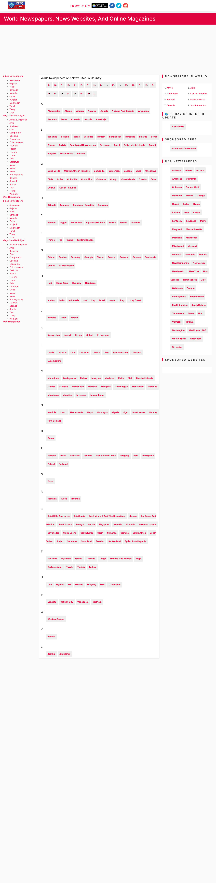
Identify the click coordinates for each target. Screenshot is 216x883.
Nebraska (190, 254)
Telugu (12, 109)
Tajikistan (66, 558)
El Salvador (76, 222)
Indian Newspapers (13, 76)
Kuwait (67, 335)
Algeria (80, 111)
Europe (171, 99)
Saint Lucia (79, 516)
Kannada (13, 90)
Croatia (142, 179)
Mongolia (106, 386)
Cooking (13, 136)
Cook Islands (128, 179)
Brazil (117, 145)
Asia (192, 87)
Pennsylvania (179, 296)
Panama (88, 455)
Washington (178, 330)
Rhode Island (197, 296)
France (51, 240)
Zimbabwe (65, 654)
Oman (51, 438)
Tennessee (178, 313)
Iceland (51, 300)
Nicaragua (102, 412)
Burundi (81, 153)
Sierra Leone (69, 533)
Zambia (51, 654)
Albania (68, 111)
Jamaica (52, 317)
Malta (121, 378)
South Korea (86, 533)
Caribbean (172, 93)
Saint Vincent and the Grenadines (107, 516)
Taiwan (78, 558)
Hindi (12, 86)
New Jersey (199, 263)
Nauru (63, 412)
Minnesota (191, 237)
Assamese (14, 80)
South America (198, 105)
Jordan (74, 317)
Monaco (63, 386)
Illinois (196, 204)
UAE (50, 584)
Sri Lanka (111, 533)
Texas (191, 313)
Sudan (60, 541)
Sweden (100, 541)
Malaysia (96, 378)
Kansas (196, 212)
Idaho (186, 204)
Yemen (51, 636)
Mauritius (67, 395)
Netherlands (76, 412)
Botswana (105, 145)
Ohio (203, 280)
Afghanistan (54, 111)
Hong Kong (62, 283)
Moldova (92, 386)
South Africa (139, 533)
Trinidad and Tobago (121, 558)
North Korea (138, 412)
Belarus (143, 136)
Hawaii (175, 204)
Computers (15, 132)
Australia (75, 119)
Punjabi (13, 99)
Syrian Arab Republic (135, 541)
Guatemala (150, 257)
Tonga (102, 558)
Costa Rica (86, 179)
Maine (203, 221)
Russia (64, 498)
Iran (85, 300)
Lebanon (84, 352)
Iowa (186, 212)
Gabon (51, 257)
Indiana (176, 212)
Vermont (176, 322)
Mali (130, 378)
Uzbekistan (114, 584)
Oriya (12, 96)
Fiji (60, 240)
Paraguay (124, 455)
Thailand (90, 558)
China (60, 179)
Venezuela (82, 602)
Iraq (93, 300)
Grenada (123, 257)
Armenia (52, 119)
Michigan (177, 237)
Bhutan (51, 145)
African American (18, 119)
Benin (154, 136)
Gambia (62, 257)
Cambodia (99, 171)
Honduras (90, 283)
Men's (12, 165)
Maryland (177, 229)
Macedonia (53, 378)
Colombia (72, 179)
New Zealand (54, 421)
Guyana (136, 257)
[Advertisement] (108, 49)
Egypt (63, 222)
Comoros (101, 179)
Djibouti (52, 205)
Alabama (176, 170)
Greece (111, 257)
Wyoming (177, 347)
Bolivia (62, 145)
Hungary (76, 283)
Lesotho (62, 352)
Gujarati (13, 83)
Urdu (11, 112)
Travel (12, 190)
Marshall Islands (144, 378)
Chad (138, 171)
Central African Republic (77, 171)
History (13, 152)
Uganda (60, 584)
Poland (51, 464)
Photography (16, 174)
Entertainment (16, 142)
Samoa (133, 516)
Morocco (152, 386)
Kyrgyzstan (103, 335)
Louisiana (191, 221)
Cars (11, 129)
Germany (75, 257)
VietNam (97, 602)
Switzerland (114, 541)
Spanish (13, 181)
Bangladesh (115, 136)
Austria (88, 119)
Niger (125, 412)
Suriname (72, 541)
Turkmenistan (55, 567)
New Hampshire (180, 263)
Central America (198, 93)
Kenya (78, 335)
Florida (189, 195)
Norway (153, 412)
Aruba (64, 119)
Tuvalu (69, 567)
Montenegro (121, 386)
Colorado (177, 187)
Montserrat (138, 386)
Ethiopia (135, 222)
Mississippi (178, 246)
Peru (135, 455)
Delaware (177, 195)
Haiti (50, 283)
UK (69, 584)
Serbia (91, 524)
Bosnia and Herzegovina (83, 145)
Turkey (92, 567)
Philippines (148, 455)
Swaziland (86, 541)
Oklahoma (177, 288)
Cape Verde (54, 171)
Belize (77, 136)
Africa (170, 87)
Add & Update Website (184, 148)
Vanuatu (52, 602)
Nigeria (115, 412)
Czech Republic (67, 187)
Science (13, 178)
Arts (11, 123)
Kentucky (177, 221)
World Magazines (11, 197)
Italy (122, 300)
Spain (100, 533)
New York (194, 271)
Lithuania (136, 352)
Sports (12, 184)
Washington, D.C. (198, 330)
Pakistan (52, 455)
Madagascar (69, 378)
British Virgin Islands (134, 145)
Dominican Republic (83, 205)
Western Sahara (56, 619)
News (12, 171)
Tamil (12, 106)
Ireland (112, 300)
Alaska (188, 170)
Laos (73, 352)
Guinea (51, 265)
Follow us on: (80, 6)
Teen (11, 187)
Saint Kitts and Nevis (59, 516)
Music (12, 168)
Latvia (51, 352)
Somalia (124, 533)
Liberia (96, 352)
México (51, 386)
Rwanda (75, 498)
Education (14, 139)
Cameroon (114, 171)
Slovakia (117, 524)
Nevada (203, 254)
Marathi (13, 93)
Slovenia (130, 524)
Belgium (65, 136)
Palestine (75, 455)
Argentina (143, 111)
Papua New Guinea (106, 455)
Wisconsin (195, 338)
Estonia (123, 222)
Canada (128, 171)
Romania (52, 498)
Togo (138, 558)
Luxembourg (54, 361)
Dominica (103, 205)
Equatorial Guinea (95, 222)
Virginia (189, 322)
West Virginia (179, 338)
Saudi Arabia (65, 524)
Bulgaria (52, 153)
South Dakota (199, 305)
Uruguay (91, 584)
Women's (14, 194)
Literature (14, 162)
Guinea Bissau (66, 265)
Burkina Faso (66, 153)
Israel (102, 300)
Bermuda (88, 136)
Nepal (90, 412)
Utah (200, 313)
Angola (104, 111)
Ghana (100, 257)
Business (13, 126)
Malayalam (14, 103)
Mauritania (53, 395)
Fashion (13, 145)
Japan (63, 317)
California (191, 179)
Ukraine (79, 584)
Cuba (153, 179)
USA (102, 584)
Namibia (52, 412)
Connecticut (192, 187)
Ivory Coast (135, 300)
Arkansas (177, 179)
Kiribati (89, 335)
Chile (50, 179)
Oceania (171, 105)
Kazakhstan (54, 335)
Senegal (80, 524)
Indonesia (74, 300)
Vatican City (66, 602)
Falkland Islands (85, 240)
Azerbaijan (101, 119)
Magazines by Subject (14, 115)
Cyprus (51, 187)
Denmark (64, 205)
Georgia (88, 257)
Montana (176, 254)
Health (12, 149)
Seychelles (53, 533)
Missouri (192, 246)
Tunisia (81, 567)
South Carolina (179, 305)
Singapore (104, 524)
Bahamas (52, 136)
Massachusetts (194, 229)
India (61, 300)
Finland (69, 240)
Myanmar (81, 395)
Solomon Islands (147, 524)
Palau (63, 455)
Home (12, 155)
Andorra (92, 111)
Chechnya (150, 171)
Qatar (50, 481)
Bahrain (101, 136)
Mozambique (97, 395)
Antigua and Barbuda (123, 111)
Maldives (109, 378)
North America (197, 99)
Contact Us (178, 126)
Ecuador (52, 222)
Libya (106, 352)
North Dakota (190, 280)
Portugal (63, 464)
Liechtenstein (120, 352)
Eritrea (112, 222)
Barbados (130, 136)
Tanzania (52, 558)
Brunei (152, 145)
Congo (113, 179)
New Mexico (178, 271)
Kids (11, 158)
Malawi (83, 378)
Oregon (191, 288)
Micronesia (78, 386)
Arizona (200, 170)
